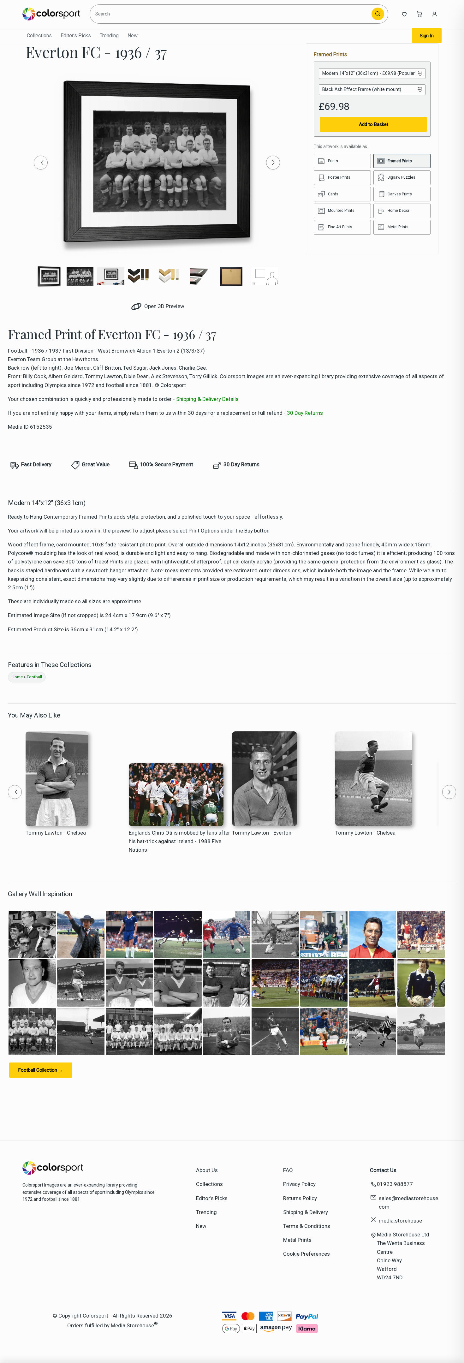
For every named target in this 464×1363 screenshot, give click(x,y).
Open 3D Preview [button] (163, 306)
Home (17, 677)
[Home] (51, 14)
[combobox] (231, 14)
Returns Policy (300, 1198)
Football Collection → (40, 1070)
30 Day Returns (305, 413)
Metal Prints (297, 1240)
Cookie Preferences (306, 1254)
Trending (109, 36)
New (133, 36)
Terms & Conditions (306, 1226)
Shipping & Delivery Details (207, 399)
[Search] (378, 14)
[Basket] (419, 14)
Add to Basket (373, 124)
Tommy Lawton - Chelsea (56, 833)
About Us (207, 1170)
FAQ (288, 1170)
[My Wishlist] (404, 14)
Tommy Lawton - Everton (261, 833)
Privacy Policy (299, 1184)
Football (34, 677)
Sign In (427, 36)
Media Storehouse (132, 1325)
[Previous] (41, 163)
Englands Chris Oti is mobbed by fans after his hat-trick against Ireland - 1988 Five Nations (179, 841)
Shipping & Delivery (305, 1212)
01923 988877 (395, 1184)
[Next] (273, 163)
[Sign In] (435, 14)
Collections (39, 36)
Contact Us (383, 1170)
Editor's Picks (76, 36)
